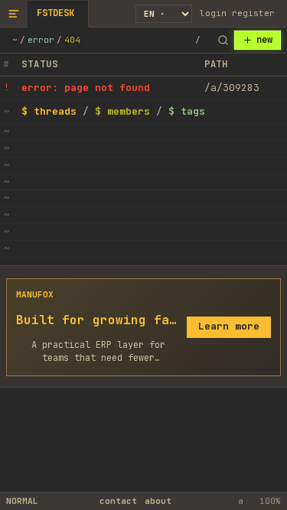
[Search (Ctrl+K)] (223, 40)
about (158, 500)
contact (118, 500)
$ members (122, 111)
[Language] (163, 14)
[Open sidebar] (14, 13)
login (213, 13)
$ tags (186, 111)
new (264, 40)
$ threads (49, 111)
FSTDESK (55, 13)
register (253, 13)
